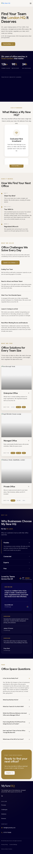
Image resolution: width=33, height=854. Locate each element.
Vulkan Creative (8, 849)
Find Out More (16, 165)
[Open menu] (30, 3)
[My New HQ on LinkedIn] (2, 796)
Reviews (3, 818)
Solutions (3, 814)
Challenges (4, 809)
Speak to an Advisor (9, 262)
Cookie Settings (13, 844)
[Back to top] (7, 3)
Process (3, 805)
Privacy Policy (4, 844)
